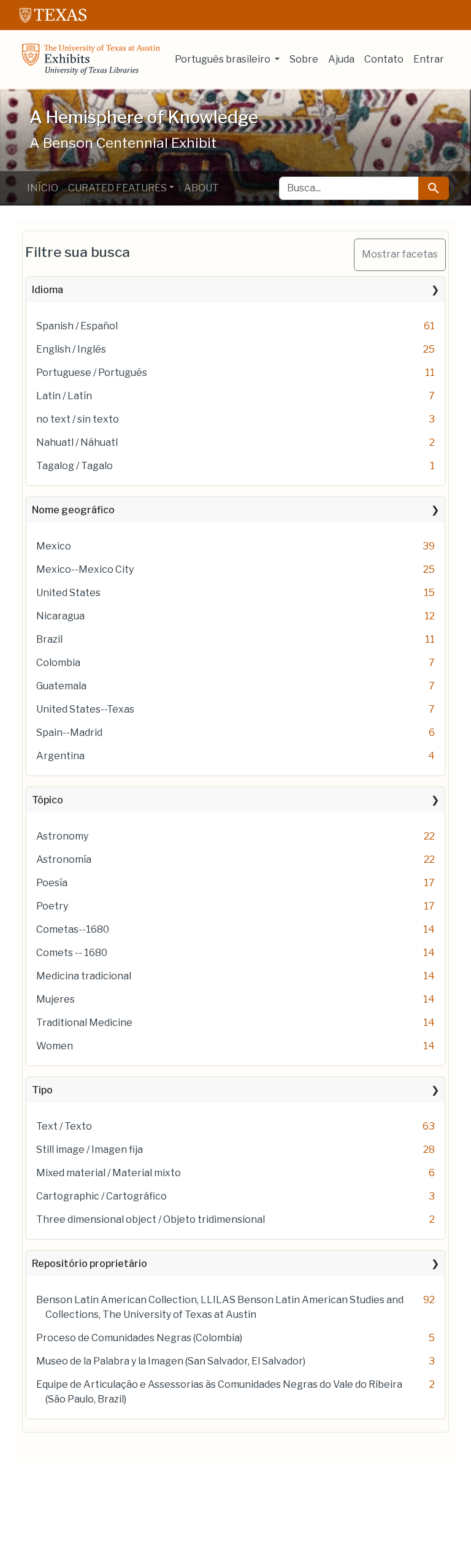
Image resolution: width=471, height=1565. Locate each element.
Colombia (58, 662)
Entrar (428, 59)
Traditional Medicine (84, 1022)
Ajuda (341, 59)
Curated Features (117, 188)
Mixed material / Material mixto (108, 1173)
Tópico (47, 800)
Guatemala (61, 686)
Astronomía (63, 859)
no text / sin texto (77, 419)
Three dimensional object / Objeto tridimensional (150, 1219)
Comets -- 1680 (71, 953)
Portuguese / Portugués (91, 372)
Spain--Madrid (69, 732)
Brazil (49, 639)
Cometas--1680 (72, 929)
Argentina (60, 756)
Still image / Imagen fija (89, 1149)
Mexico (53, 546)
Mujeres (55, 999)
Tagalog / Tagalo (74, 466)
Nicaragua (60, 616)
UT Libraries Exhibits (91, 59)
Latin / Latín (64, 396)
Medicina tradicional (83, 976)
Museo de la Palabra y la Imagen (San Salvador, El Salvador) (170, 1361)
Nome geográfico (73, 510)
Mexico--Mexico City (85, 569)
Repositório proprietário (89, 1263)
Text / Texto (64, 1126)
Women (54, 1046)
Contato (384, 59)
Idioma (47, 290)
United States (68, 593)
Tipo (42, 1090)
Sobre (303, 59)
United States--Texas (85, 709)
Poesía (51, 883)
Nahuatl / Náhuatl (77, 442)
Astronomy (62, 836)
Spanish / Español (77, 326)
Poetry (52, 906)
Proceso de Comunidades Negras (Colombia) (139, 1338)
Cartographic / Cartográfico (101, 1196)
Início (42, 188)
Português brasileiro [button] (223, 59)
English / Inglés (71, 349)
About (201, 188)
